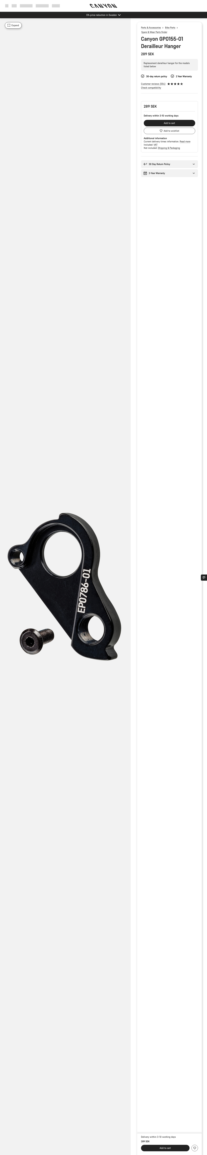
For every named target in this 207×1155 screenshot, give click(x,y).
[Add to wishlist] (194, 1148)
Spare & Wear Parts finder (154, 32)
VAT (156, 144)
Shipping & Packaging (169, 147)
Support (56, 5)
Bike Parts (170, 27)
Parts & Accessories (151, 27)
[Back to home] (103, 6)
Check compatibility (151, 87)
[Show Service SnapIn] (204, 578)
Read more (185, 141)
